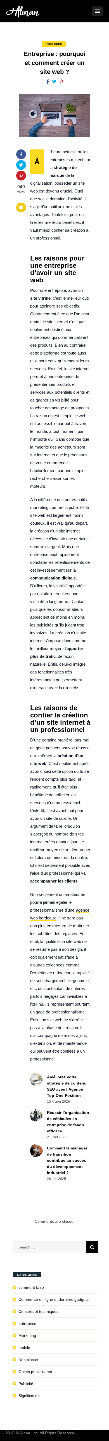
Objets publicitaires (35, 1371)
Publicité (25, 1383)
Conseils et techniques (38, 1311)
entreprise (54, 44)
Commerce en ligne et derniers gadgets (53, 1299)
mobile (24, 1347)
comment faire (31, 1287)
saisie (55, 478)
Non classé (28, 1359)
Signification (29, 1395)
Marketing (27, 1335)
